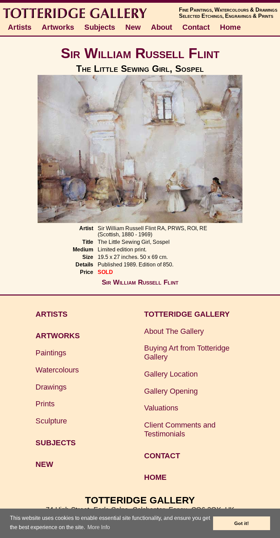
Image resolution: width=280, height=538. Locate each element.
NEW (44, 464)
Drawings (51, 387)
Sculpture (51, 421)
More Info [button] (98, 527)
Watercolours (57, 370)
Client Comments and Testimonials (179, 429)
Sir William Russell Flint (140, 53)
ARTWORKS (58, 335)
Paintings (51, 353)
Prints (45, 403)
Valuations (161, 408)
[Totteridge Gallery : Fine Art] (76, 18)
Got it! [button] (241, 523)
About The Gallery (174, 331)
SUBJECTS (56, 442)
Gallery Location (171, 374)
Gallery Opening (171, 391)
